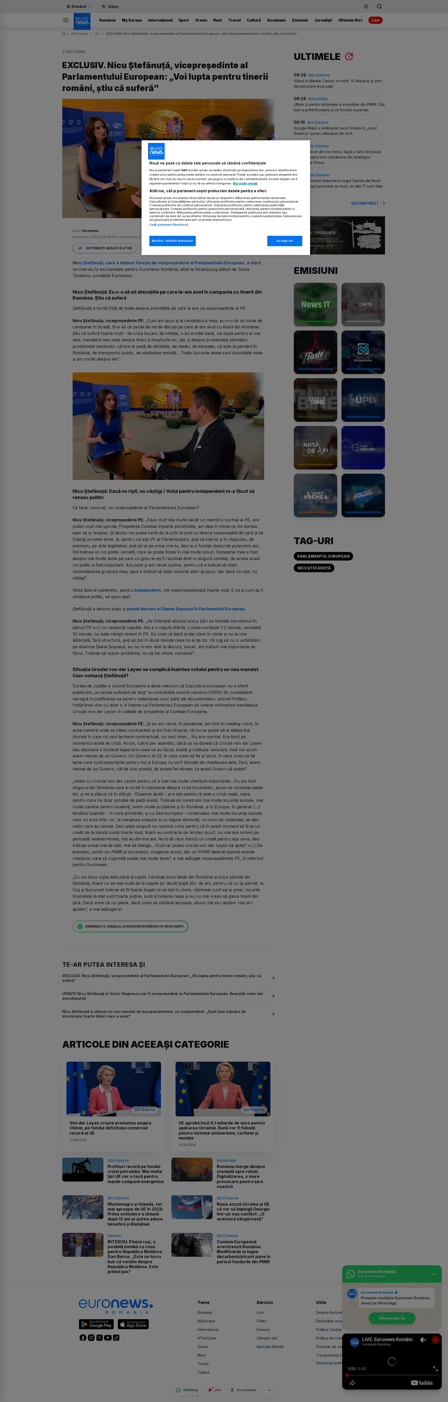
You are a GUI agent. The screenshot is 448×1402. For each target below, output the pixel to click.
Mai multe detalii (245, 183)
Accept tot (285, 241)
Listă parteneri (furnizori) (168, 224)
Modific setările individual (172, 241)
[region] (226, 197)
